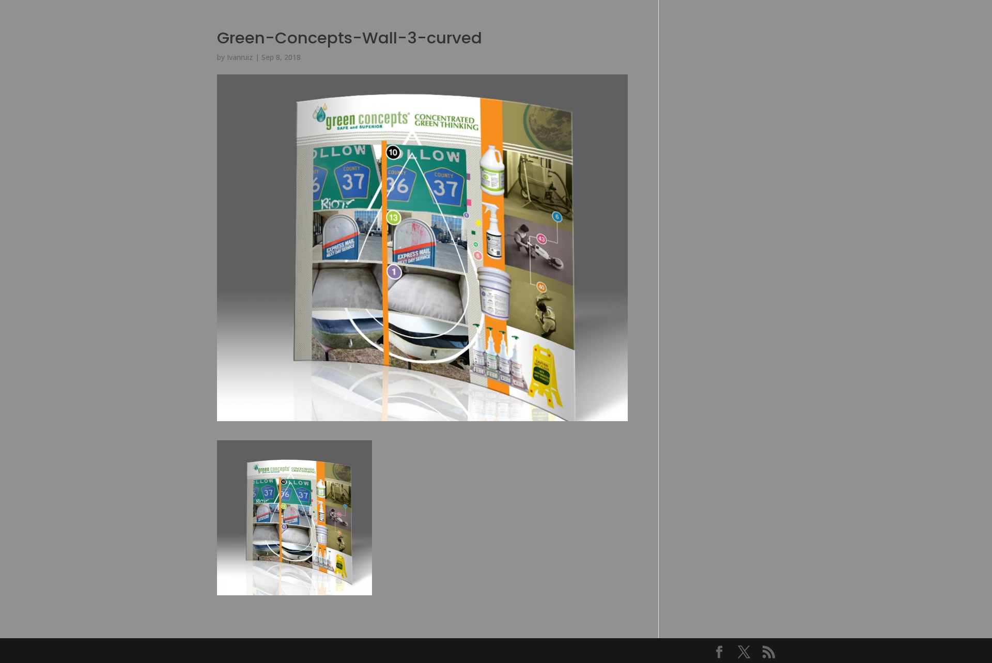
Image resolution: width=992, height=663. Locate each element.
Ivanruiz (240, 57)
